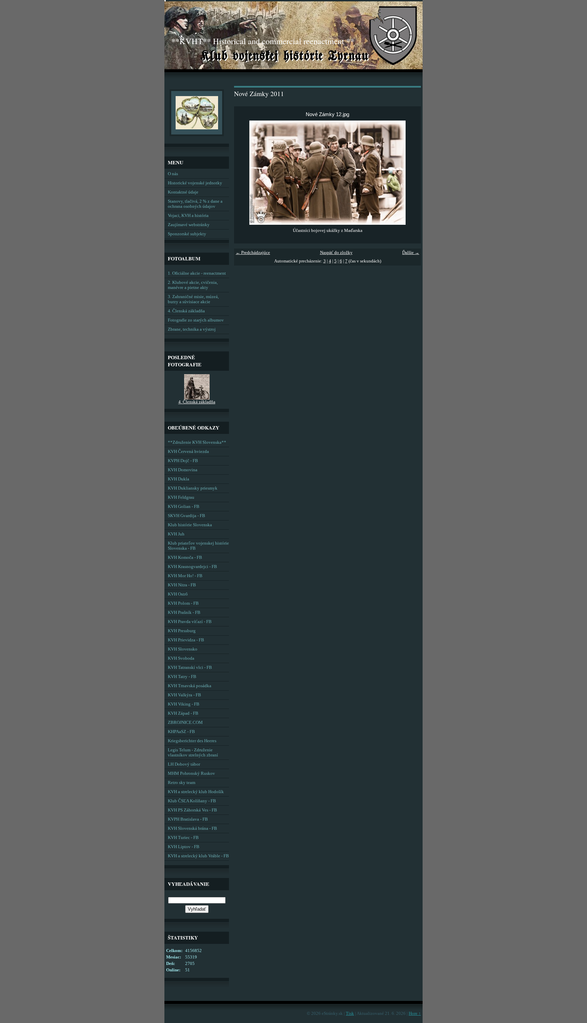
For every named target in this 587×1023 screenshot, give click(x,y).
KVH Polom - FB (183, 603)
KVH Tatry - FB (182, 676)
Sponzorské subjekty (187, 234)
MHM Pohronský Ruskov (191, 773)
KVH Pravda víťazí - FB (190, 621)
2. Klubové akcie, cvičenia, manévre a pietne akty (193, 285)
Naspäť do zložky (336, 252)
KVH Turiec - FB (183, 837)
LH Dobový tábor (184, 764)
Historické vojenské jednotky (195, 183)
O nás (173, 173)
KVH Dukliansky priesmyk (192, 488)
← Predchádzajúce (253, 252)
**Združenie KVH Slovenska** (197, 442)
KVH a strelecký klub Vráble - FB (198, 856)
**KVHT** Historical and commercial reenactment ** (262, 41)
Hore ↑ (415, 1013)
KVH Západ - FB (183, 713)
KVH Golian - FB (183, 506)
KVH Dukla (178, 479)
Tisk (350, 1013)
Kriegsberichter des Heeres (192, 740)
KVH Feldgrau (181, 497)
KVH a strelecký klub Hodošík (196, 791)
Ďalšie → (410, 252)
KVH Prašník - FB (184, 612)
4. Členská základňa (186, 311)
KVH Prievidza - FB (186, 640)
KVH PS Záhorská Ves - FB (192, 810)
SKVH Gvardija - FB (186, 515)
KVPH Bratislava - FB (188, 819)
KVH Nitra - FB (182, 585)
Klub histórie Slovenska (190, 525)
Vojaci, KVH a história (188, 215)
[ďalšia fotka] (409, 173)
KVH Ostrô (178, 594)
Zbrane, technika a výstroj (192, 329)
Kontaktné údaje (183, 192)
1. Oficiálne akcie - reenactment (197, 273)
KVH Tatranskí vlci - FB (190, 667)
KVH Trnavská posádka (189, 685)
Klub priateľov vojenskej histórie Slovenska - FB (198, 546)
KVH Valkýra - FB (184, 695)
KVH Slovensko (182, 649)
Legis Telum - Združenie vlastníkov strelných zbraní (193, 752)
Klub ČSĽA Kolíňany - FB (192, 801)
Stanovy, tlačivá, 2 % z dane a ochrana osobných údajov (195, 204)
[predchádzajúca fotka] (245, 173)
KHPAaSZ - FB (181, 731)
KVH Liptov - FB (183, 846)
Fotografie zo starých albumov (196, 320)
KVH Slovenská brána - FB (192, 828)
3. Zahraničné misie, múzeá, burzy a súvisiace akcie (193, 299)
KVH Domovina (182, 470)
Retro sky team (181, 782)
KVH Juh (176, 534)
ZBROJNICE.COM (185, 722)
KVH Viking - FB (183, 704)
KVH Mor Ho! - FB (185, 575)
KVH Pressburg (182, 630)
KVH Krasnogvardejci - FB (192, 566)
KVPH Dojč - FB (183, 460)
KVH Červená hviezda (188, 451)
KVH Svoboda (181, 658)
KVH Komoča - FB (185, 557)
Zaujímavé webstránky (189, 224)
